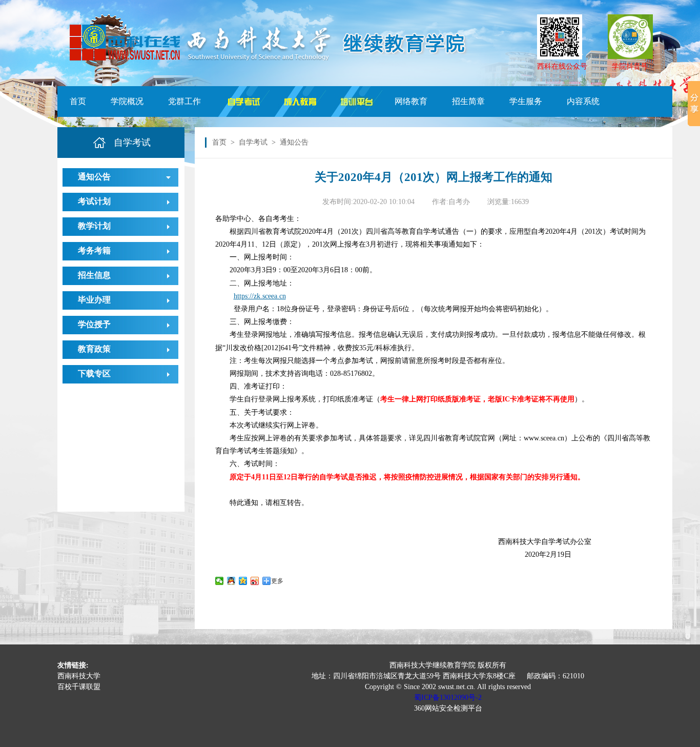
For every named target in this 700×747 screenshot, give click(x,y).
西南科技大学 (78, 676)
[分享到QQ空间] (243, 581)
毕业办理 (94, 299)
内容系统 (583, 101)
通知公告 (94, 176)
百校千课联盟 (78, 687)
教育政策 (94, 349)
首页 (78, 101)
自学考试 (253, 142)
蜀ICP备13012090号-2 (448, 697)
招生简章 (468, 101)
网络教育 (411, 101)
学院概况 (127, 101)
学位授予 (94, 324)
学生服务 (525, 101)
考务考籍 (94, 250)
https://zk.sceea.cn (260, 296)
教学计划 (94, 225)
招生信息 (94, 275)
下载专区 (94, 373)
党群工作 (184, 101)
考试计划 (94, 201)
